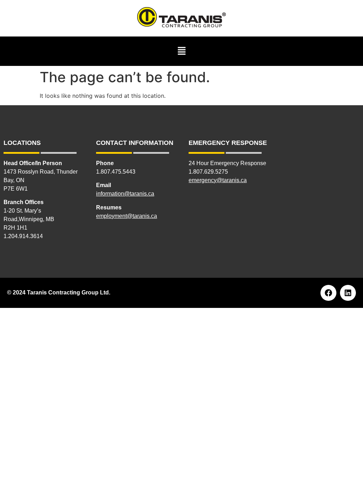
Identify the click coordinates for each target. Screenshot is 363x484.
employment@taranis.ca (126, 216)
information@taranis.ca (125, 194)
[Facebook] (328, 293)
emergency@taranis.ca (218, 180)
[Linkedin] (348, 293)
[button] (181, 51)
